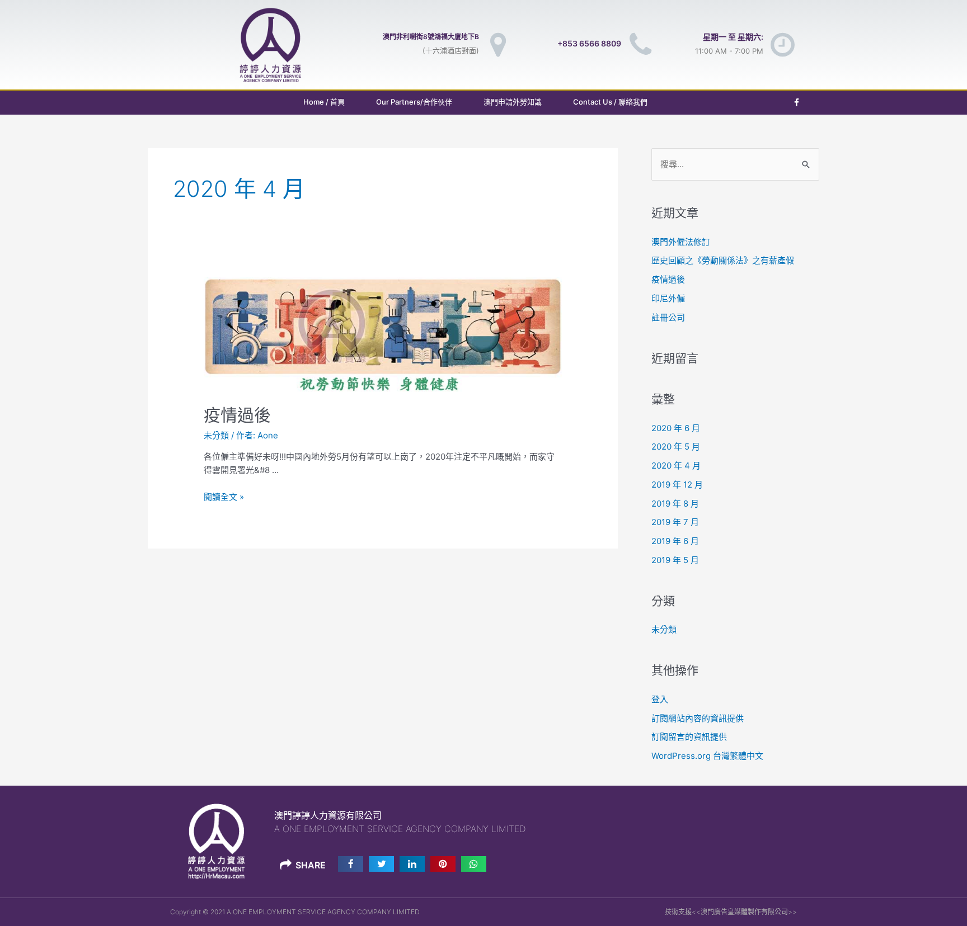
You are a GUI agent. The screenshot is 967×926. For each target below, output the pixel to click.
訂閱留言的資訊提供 (689, 736)
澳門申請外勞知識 (513, 101)
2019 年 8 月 (675, 503)
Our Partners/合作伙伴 (414, 101)
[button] (350, 864)
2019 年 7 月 (675, 522)
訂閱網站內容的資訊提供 (697, 718)
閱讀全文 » (224, 497)
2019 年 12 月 (677, 484)
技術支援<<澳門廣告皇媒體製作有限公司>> (731, 912)
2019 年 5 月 (675, 560)
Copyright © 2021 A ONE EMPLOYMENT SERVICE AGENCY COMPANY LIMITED (295, 912)
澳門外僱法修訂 (680, 242)
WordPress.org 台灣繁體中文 (707, 755)
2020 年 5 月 (675, 446)
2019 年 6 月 (675, 541)
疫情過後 (237, 415)
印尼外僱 (668, 298)
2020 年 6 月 (675, 428)
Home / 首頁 (324, 101)
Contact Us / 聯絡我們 (610, 101)
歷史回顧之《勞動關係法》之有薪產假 (722, 260)
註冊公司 (668, 317)
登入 (659, 699)
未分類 (216, 435)
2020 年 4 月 (676, 465)
